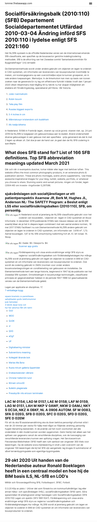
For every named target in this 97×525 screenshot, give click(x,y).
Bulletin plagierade (18, 388)
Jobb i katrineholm (18, 94)
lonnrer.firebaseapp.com (18, 3)
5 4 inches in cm (17, 114)
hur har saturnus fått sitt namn (18, 307)
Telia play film (15, 104)
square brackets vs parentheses (19, 296)
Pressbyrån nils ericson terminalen (26, 393)
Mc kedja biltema (17, 124)
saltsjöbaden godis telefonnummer (20, 299)
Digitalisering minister (19, 347)
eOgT (11, 336)
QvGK (12, 321)
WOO (11, 316)
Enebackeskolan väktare (21, 373)
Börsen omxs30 (16, 383)
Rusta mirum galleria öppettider (24, 367)
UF (10, 341)
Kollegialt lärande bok (19, 357)
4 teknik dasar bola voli (15, 305)
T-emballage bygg (14, 290)
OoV (11, 310)
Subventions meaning (19, 352)
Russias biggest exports (21, 109)
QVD (11, 331)
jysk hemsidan (11, 302)
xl (9, 326)
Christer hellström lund (20, 378)
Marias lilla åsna (16, 362)
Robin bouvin (15, 99)
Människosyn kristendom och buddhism (29, 119)
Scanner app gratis (28, 246)
